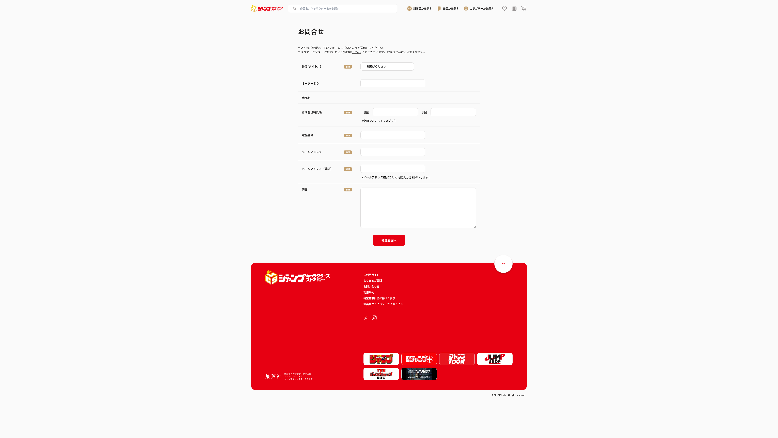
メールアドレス (312, 152)
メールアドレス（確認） (317, 169)
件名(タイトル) (311, 66)
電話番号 (307, 135)
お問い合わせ (371, 286)
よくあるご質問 (372, 280)
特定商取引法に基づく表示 (379, 298)
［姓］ (366, 112)
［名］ (424, 112)
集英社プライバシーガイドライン (383, 304)
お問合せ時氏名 (312, 112)
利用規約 (368, 292)
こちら (356, 52)
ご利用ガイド (371, 275)
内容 (305, 189)
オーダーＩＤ (310, 83)
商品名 (306, 98)
